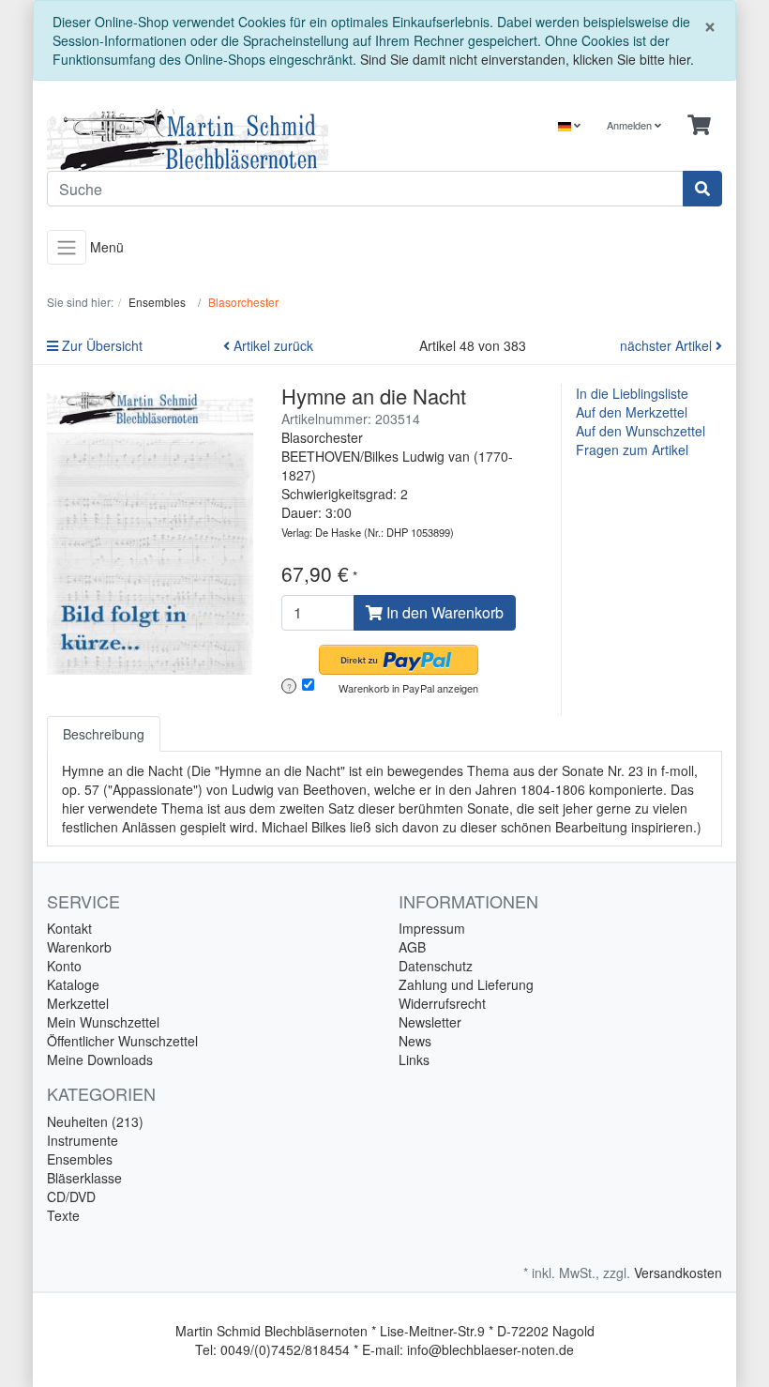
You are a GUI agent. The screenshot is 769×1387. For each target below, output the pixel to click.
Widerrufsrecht (442, 1003)
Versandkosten (678, 1272)
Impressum (432, 928)
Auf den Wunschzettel (640, 430)
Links (414, 1059)
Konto (64, 965)
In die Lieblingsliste (632, 393)
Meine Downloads (100, 1059)
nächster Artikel (668, 345)
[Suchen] (702, 188)
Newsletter (430, 1022)
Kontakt (69, 928)
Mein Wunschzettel (103, 1022)
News (415, 1040)
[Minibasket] (699, 125)
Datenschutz (436, 965)
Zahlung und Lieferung (466, 984)
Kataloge (73, 984)
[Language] (569, 125)
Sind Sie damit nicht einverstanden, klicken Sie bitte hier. (527, 59)
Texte (63, 1215)
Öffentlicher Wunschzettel (122, 1040)
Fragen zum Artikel (632, 449)
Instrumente (82, 1140)
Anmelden (631, 124)
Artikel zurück (271, 345)
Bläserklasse (84, 1177)
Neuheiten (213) (95, 1121)
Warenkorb (79, 946)
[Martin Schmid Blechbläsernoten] (208, 140)
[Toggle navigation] (66, 247)
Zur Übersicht (100, 345)
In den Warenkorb (443, 612)
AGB (412, 946)
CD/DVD (71, 1196)
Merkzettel (78, 1003)
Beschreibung (103, 733)
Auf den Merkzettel (631, 412)
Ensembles (80, 1159)
